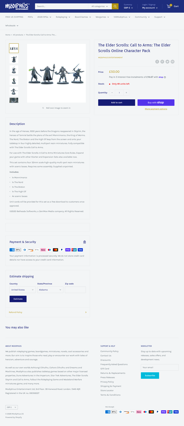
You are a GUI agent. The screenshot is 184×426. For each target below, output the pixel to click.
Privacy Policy (107, 382)
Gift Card (104, 368)
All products (18, 35)
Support (158, 17)
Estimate (18, 299)
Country (14, 283)
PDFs (30, 17)
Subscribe (150, 375)
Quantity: (102, 92)
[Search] (115, 6)
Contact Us (105, 355)
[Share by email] (172, 61)
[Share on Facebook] (157, 61)
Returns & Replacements (112, 373)
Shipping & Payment (110, 386)
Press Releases (107, 377)
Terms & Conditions (110, 395)
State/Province (44, 283)
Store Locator (107, 390)
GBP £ (9, 407)
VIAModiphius (120, 17)
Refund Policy (15, 312)
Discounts (105, 360)
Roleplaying (61, 17)
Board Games (81, 17)
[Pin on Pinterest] (162, 61)
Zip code (69, 283)
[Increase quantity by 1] (126, 92)
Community (141, 17)
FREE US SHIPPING (14, 17)
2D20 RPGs (42, 17)
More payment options (156, 109)
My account (148, 7)
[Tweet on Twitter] (167, 61)
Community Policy (109, 351)
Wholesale (10, 25)
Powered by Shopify (13, 417)
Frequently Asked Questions (114, 364)
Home (7, 35)
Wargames (101, 17)
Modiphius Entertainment (110, 57)
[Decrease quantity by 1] (112, 92)
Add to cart (116, 102)
